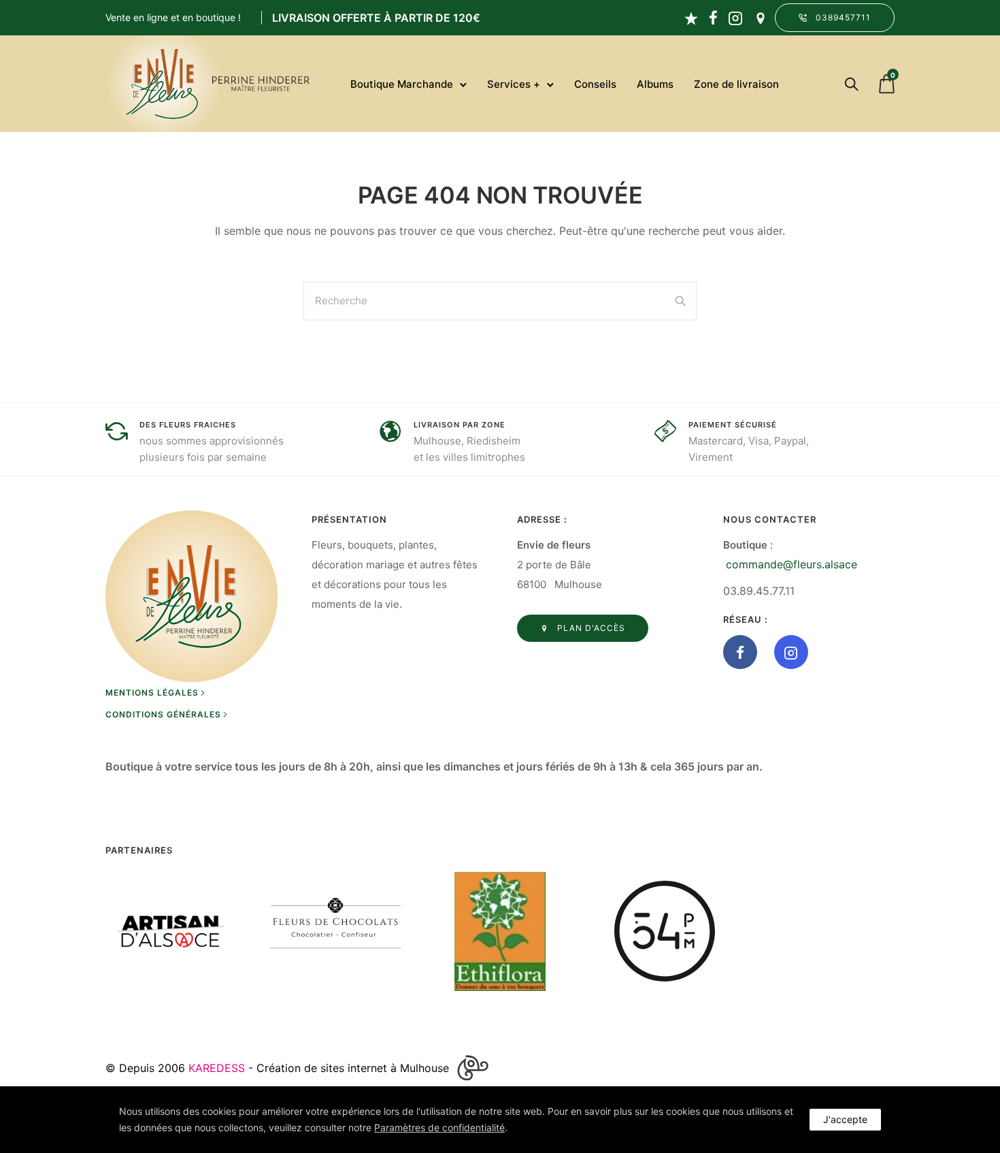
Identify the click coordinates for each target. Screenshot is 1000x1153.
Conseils (595, 84)
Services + (513, 84)
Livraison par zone (459, 424)
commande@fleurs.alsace (791, 564)
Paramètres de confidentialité (439, 1127)
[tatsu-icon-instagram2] (735, 17)
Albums (655, 84)
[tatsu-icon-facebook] (713, 17)
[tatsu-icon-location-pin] (760, 17)
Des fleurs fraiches (187, 424)
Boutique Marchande (401, 84)
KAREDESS (216, 1068)
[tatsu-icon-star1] (691, 17)
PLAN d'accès (591, 628)
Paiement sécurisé (732, 424)
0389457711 (843, 17)
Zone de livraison (736, 84)
